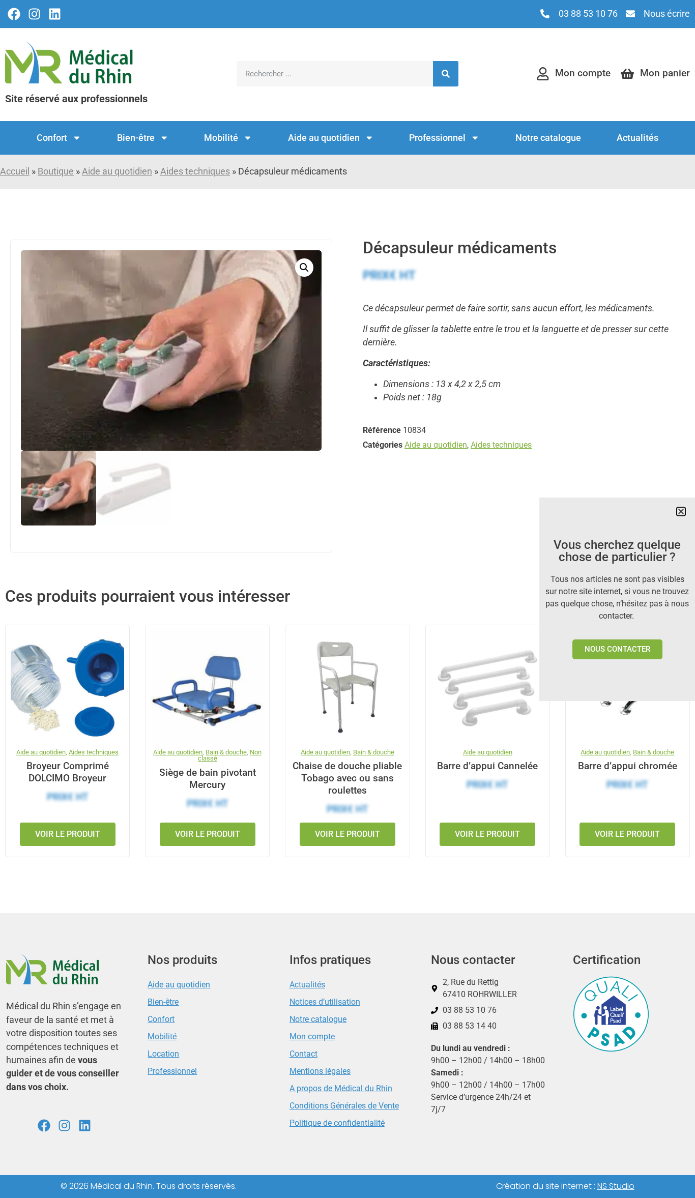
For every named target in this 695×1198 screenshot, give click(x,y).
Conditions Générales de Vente (344, 1106)
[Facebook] (14, 14)
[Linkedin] (55, 14)
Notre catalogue (548, 138)
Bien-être (136, 138)
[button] (304, 267)
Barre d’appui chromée (627, 766)
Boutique (56, 171)
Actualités (637, 138)
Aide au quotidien (324, 138)
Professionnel (437, 138)
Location (163, 1054)
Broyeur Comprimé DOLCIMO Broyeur (67, 772)
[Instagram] (34, 14)
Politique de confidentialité (337, 1123)
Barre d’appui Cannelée (487, 766)
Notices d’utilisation (324, 1002)
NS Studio (615, 1186)
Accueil (15, 171)
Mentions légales (320, 1071)
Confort (52, 138)
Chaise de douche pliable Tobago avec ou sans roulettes (347, 778)
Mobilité (221, 138)
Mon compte (312, 1036)
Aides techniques (195, 171)
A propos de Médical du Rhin (340, 1088)
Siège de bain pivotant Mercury (207, 779)
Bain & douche (226, 752)
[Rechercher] (445, 73)
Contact (303, 1054)
